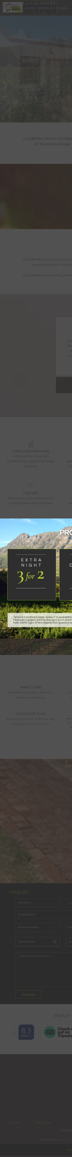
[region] (32, 577)
